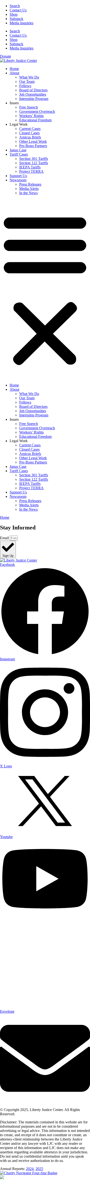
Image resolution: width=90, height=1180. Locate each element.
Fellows (25, 86)
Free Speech (28, 107)
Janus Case (18, 150)
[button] (45, 289)
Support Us (18, 176)
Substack (16, 19)
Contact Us (18, 10)
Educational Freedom (35, 120)
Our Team (27, 81)
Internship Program (33, 99)
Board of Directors (33, 90)
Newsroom (18, 180)
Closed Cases (29, 133)
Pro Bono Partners (33, 146)
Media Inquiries (21, 23)
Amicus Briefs (30, 137)
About (14, 73)
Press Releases (30, 184)
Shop (14, 14)
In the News (28, 193)
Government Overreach (37, 111)
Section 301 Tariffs (33, 159)
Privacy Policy (27, 1114)
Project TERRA (31, 171)
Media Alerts (29, 189)
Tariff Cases (19, 154)
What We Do (29, 77)
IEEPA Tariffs (30, 167)
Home (14, 69)
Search (15, 6)
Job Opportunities (32, 94)
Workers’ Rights (31, 116)
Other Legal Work (33, 141)
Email (5, 538)
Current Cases (30, 129)
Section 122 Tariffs (33, 163)
